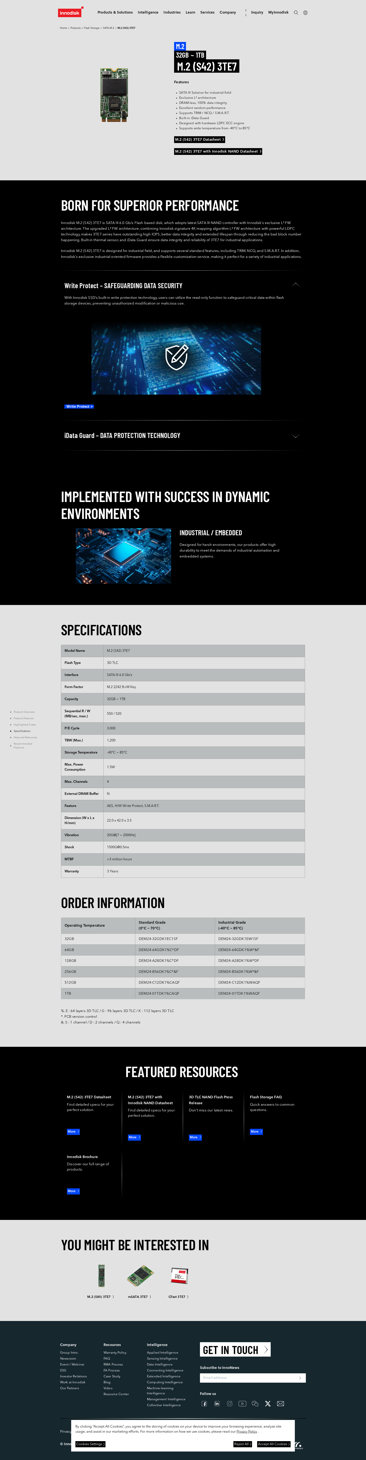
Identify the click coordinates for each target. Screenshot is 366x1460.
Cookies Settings (89, 1444)
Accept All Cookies (272, 1444)
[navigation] (148, 12)
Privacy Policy (247, 1432)
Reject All (241, 1444)
